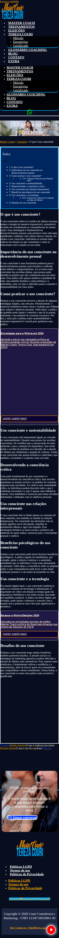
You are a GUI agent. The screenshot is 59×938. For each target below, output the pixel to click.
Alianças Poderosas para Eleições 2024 (40, 180)
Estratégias (20, 41)
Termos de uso (20, 870)
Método (18, 38)
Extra (13, 61)
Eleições (16, 30)
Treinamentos (21, 26)
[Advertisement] (29, 382)
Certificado (20, 45)
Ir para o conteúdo (9, 1)
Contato (16, 57)
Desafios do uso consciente (23, 202)
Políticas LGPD (21, 866)
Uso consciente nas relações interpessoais (30, 189)
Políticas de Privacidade (27, 874)
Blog (13, 53)
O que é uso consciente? (22, 167)
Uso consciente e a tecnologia (25, 195)
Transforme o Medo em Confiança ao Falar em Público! (40, 199)
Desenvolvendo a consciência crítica (28, 186)
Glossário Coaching (27, 49)
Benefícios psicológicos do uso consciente (30, 192)
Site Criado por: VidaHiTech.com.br (29, 928)
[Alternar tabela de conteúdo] (5, 161)
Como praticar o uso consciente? (26, 175)
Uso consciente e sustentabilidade (26, 183)
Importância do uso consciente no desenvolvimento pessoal (26, 171)
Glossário (22, 141)
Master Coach (21, 23)
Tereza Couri (20, 34)
